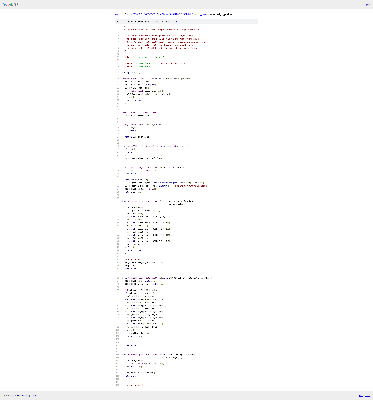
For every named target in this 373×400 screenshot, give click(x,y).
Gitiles (17, 395)
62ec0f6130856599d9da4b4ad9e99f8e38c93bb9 (162, 14)
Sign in (367, 4)
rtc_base (202, 14)
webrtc (119, 14)
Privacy (25, 395)
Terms (34, 395)
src (128, 14)
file (175, 21)
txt (361, 395)
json (367, 395)
